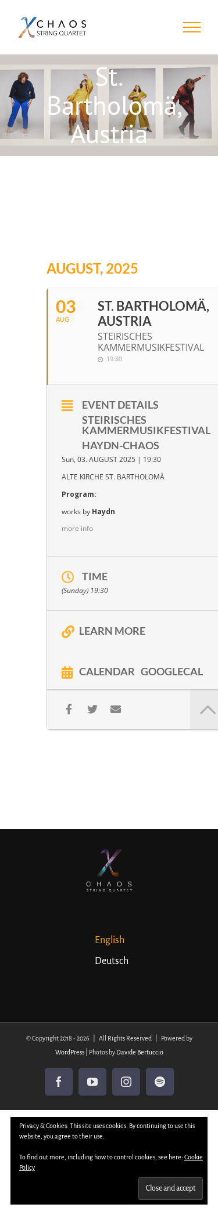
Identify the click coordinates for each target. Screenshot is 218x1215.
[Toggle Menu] (192, 27)
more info (77, 528)
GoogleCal (172, 670)
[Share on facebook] (69, 709)
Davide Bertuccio (139, 1052)
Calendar (107, 670)
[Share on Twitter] (92, 709)
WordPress (69, 1052)
